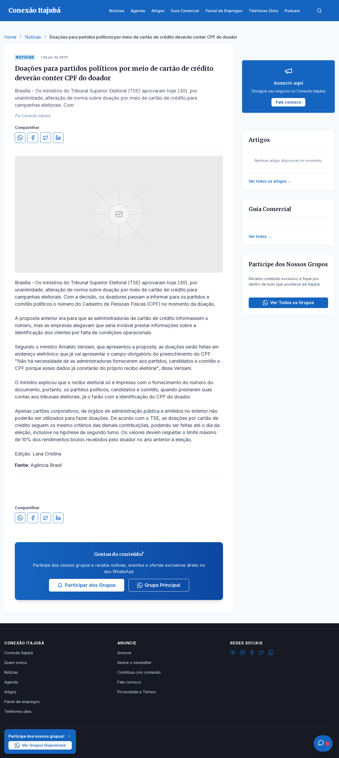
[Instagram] (242, 653)
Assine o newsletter (134, 662)
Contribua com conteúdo (139, 672)
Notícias (33, 37)
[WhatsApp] (271, 653)
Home (10, 37)
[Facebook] (252, 653)
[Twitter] (261, 653)
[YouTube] (232, 653)
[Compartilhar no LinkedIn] (58, 137)
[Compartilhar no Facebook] (33, 137)
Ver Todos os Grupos (292, 302)
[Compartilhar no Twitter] (45, 137)
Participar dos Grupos (90, 585)
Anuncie (124, 652)
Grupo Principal (162, 585)
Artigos (10, 692)
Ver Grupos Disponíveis (44, 745)
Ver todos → (260, 236)
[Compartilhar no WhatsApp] (20, 137)
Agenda (11, 682)
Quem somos (15, 662)
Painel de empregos (22, 701)
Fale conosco (129, 682)
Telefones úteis (18, 711)
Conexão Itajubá (18, 652)
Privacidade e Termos (136, 692)
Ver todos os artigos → (270, 181)
